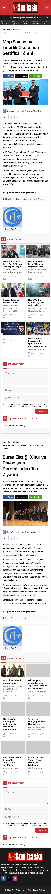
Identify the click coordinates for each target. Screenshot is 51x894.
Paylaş (10, 76)
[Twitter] (9, 878)
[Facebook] (3, 878)
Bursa (7, 618)
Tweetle (23, 76)
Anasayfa (6, 29)
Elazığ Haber (10, 199)
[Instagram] (15, 878)
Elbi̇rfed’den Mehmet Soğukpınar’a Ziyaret (28, 17)
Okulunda (20, 199)
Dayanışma (15, 618)
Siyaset (34, 199)
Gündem (16, 29)
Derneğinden (25, 618)
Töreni (40, 199)
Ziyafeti (44, 618)
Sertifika (27, 199)
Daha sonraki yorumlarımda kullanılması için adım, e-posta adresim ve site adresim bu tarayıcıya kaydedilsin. (26, 405)
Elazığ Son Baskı (13, 111)
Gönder (37, 76)
